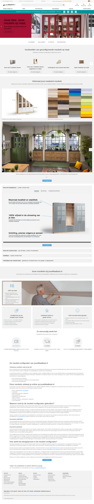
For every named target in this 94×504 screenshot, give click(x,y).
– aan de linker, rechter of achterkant (20, 250)
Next (91, 63)
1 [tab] (46, 177)
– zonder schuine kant (16, 187)
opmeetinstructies (54, 447)
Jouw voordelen (41, 42)
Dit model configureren (12, 71)
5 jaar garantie (50, 476)
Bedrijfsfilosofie (7, 480)
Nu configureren (8, 31)
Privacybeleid (50, 477)
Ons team (5, 476)
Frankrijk (34, 495)
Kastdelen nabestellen (23, 476)
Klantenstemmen (51, 479)
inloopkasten (26, 390)
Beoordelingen (55, 8)
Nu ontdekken (31, 42)
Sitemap (64, 477)
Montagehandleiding (22, 483)
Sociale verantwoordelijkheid (9, 482)
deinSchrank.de (6, 493)
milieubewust (22, 416)
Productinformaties (61, 42)
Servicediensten (38, 8)
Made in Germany (7, 477)
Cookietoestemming (51, 480)
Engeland (31, 495)
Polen (38, 495)
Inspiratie (71, 8)
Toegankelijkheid (36, 479)
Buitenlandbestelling (22, 479)
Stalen (24, 8)
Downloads (21, 482)
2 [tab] (47, 177)
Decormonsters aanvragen (23, 477)
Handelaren (35, 477)
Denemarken (42, 495)
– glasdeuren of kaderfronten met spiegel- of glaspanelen (28, 260)
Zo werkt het (51, 42)
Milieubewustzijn (7, 479)
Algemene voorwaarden (67, 476)
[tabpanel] (47, 26)
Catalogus (20, 480)
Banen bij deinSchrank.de (8, 483)
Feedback (35, 476)
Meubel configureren (7, 8)
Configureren (17, 345)
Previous (1, 26)
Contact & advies (87, 8)
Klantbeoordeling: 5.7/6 (58, 1)
